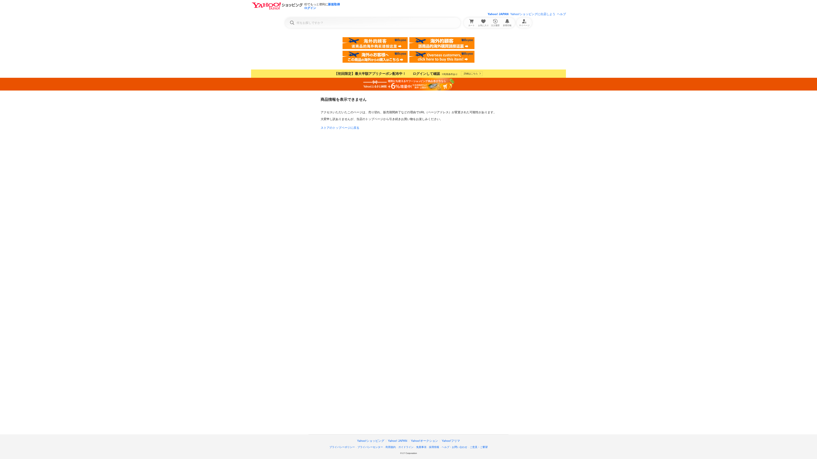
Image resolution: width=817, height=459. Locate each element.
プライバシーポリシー (342, 447)
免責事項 (421, 447)
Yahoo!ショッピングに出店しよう (532, 14)
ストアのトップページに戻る (340, 127)
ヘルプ (561, 14)
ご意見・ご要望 (479, 447)
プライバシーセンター (370, 447)
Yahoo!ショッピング (370, 440)
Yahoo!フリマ (451, 440)
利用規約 (391, 447)
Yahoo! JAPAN (498, 14)
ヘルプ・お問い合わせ (454, 447)
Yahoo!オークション (424, 440)
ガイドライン (406, 447)
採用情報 (434, 447)
